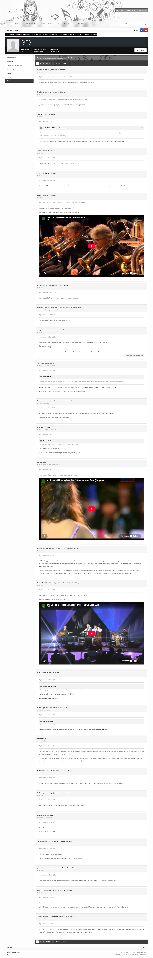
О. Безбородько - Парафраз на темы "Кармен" (53, 770)
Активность (30, 24)
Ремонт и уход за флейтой (47, 365)
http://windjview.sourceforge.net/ (48, 698)
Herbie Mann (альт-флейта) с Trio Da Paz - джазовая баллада (58, 548)
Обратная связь (11, 955)
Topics (9, 77)
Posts (8, 81)
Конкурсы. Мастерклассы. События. (50, 310)
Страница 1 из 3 (60, 63)
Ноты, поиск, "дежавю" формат (48, 672)
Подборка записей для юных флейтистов (51, 70)
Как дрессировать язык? (45, 815)
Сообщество (15, 24)
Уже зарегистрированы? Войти (125, 10)
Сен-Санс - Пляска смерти (46, 173)
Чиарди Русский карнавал (46, 114)
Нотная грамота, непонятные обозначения (52, 708)
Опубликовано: (47, 77)
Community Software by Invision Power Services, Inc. (131, 954)
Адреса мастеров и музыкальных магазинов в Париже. (56, 916)
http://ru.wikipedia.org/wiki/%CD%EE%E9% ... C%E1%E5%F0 (97, 387)
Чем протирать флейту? (45, 363)
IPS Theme (10, 952)
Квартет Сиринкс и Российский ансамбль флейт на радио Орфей (59, 307)
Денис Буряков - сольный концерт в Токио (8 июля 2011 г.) (57, 841)
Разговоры (42, 332)
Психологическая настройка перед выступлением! (54, 401)
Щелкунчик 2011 (42, 462)
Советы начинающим (45, 710)
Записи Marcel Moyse (44, 151)
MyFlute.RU (126, 952)
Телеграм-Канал (64, 24)
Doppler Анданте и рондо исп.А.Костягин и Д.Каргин (55, 890)
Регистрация (142, 10)
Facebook (142, 30)
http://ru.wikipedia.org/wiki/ (96, 729)
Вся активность (11, 57)
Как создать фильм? (44, 427)
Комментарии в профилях (14, 65)
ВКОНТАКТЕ (80, 24)
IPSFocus (17, 952)
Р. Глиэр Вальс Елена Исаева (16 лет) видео (52, 285)
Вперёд (48, 63)
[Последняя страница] (53, 63)
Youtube (146, 30)
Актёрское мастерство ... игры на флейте (51, 330)
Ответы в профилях (13, 69)
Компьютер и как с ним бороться (49, 429)
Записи (41, 72)
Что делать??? (42, 738)
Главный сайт (46, 24)
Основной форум (44, 403)
